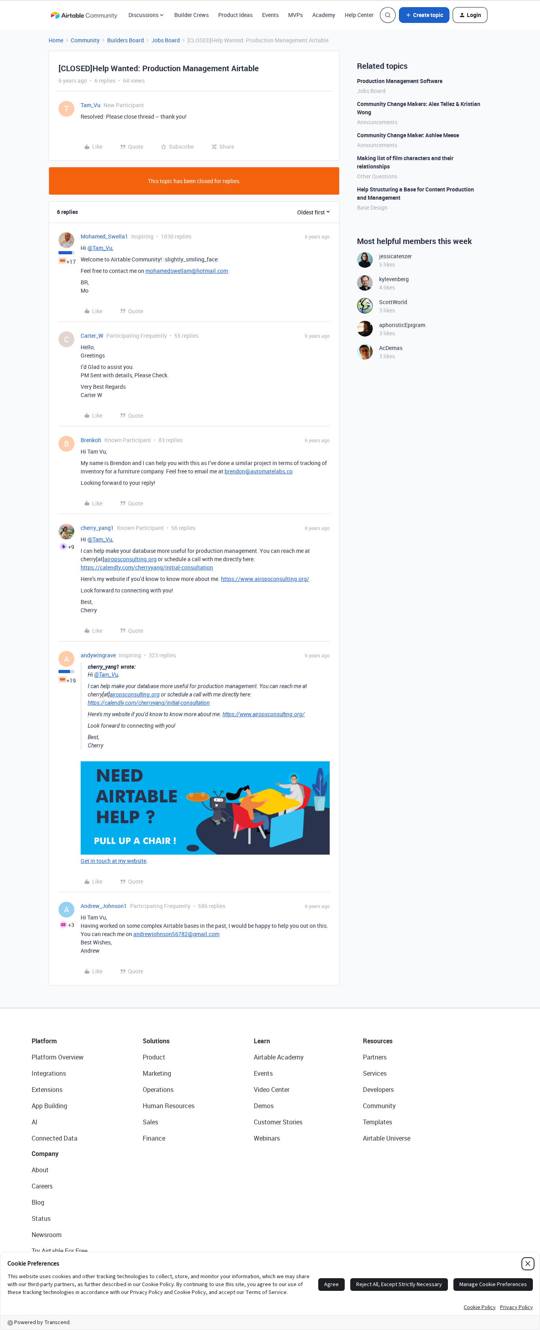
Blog (38, 1202)
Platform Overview (57, 1057)
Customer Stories (278, 1122)
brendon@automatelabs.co (259, 471)
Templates (377, 1122)
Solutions (156, 1041)
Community (85, 40)
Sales (150, 1122)
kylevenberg (394, 279)
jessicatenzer (395, 256)
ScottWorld (393, 302)
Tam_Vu (90, 105)
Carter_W (92, 335)
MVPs (295, 15)
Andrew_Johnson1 (104, 906)
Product (154, 1057)
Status (41, 1218)
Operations (158, 1089)
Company (45, 1153)
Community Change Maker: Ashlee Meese (408, 135)
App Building (49, 1105)
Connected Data (54, 1138)
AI (35, 1122)
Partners (375, 1057)
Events (270, 15)
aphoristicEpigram (402, 325)
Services (375, 1073)
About (40, 1169)
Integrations (49, 1073)
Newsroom (47, 1234)
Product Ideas (235, 15)
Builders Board (125, 40)
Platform (44, 1041)
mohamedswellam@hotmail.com (186, 270)
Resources (378, 1041)
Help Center (359, 15)
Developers (378, 1089)
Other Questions (377, 176)
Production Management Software (399, 81)
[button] (424, 15)
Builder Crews (191, 15)
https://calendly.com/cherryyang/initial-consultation (147, 567)
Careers (42, 1186)
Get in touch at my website (113, 861)
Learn (262, 1041)
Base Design (372, 207)
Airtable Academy (279, 1057)
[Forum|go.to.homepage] (84, 15)
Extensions (47, 1089)
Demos (264, 1105)
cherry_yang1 (97, 528)
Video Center (271, 1089)
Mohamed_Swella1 (104, 236)
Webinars (267, 1138)
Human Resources (168, 1105)
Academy (323, 15)
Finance (154, 1138)
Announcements (377, 122)
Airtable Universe (386, 1138)
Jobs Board (165, 40)
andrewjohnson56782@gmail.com (176, 934)
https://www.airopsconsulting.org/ (265, 579)
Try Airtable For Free (59, 1251)
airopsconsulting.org (130, 559)
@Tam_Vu (99, 248)
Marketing (157, 1073)
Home (56, 40)
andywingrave (98, 655)
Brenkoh (91, 440)
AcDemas (390, 348)
